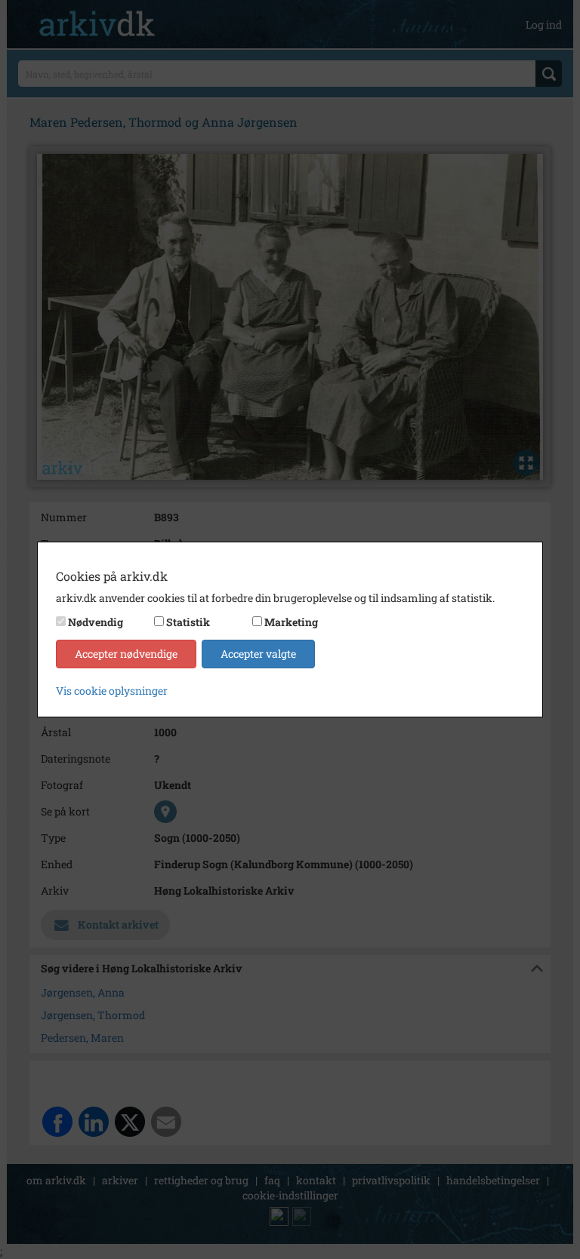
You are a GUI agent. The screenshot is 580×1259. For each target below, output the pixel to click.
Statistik (188, 622)
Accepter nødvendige (126, 653)
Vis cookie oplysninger (112, 690)
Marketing (291, 622)
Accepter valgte (258, 653)
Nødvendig (95, 622)
